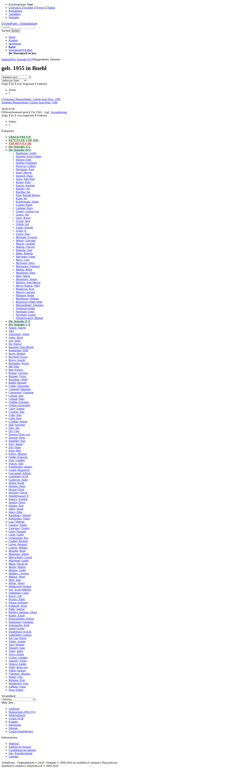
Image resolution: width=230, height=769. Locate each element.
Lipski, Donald (24, 227)
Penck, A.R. (15, 596)
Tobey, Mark (16, 651)
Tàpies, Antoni (17, 641)
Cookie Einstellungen (21, 731)
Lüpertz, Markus (18, 547)
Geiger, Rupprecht (19, 470)
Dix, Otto (14, 431)
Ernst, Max (15, 450)
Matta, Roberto (24, 253)
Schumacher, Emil (19, 625)
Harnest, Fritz (23, 159)
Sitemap (13, 728)
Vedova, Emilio (17, 664)
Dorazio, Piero (17, 437)
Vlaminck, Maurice (20, 673)
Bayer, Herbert (17, 353)
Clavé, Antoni (16, 408)
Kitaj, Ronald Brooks (28, 195)
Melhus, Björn (24, 269)
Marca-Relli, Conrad (20, 557)
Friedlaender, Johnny (20, 466)
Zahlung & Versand (20, 746)
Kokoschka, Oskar (19, 518)
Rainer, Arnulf (17, 615)
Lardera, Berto (24, 204)
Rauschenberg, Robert (21, 618)
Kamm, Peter (23, 182)
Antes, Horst (16, 337)
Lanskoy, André (18, 524)
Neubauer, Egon (25, 311)
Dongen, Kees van (19, 434)
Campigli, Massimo (20, 389)
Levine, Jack (23, 221)
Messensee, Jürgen (26, 279)
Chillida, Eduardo (19, 402)
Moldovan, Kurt (25, 288)
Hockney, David (18, 492)
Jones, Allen (15, 512)
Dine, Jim (14, 427)
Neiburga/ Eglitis (25, 308)
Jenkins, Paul (16, 505)
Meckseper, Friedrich (28, 266)
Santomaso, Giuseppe (21, 621)
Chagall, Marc (17, 398)
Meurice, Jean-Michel (28, 282)
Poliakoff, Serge (18, 605)
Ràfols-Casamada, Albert (23, 612)
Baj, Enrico (15, 343)
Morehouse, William (27, 298)
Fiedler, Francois (18, 457)
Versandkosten (58, 112)
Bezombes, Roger (19, 363)
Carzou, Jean (16, 395)
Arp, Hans (14, 340)
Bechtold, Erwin (18, 356)
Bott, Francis (16, 369)
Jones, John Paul (25, 179)
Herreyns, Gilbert (26, 166)
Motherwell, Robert (20, 586)
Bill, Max (14, 366)
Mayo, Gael (22, 259)
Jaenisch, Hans (24, 175)
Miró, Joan (15, 579)
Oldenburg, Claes (19, 592)
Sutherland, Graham (20, 634)
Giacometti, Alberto (20, 473)
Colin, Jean (15, 415)
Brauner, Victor (17, 376)
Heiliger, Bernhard (26, 162)
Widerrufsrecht (17, 715)
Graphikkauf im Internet (22, 750)
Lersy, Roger (23, 217)
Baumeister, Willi (18, 350)
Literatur (13, 756)
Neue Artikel (16, 689)
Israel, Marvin (24, 172)
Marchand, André (19, 560)
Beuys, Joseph (17, 360)
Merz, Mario (23, 276)
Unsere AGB (16, 718)
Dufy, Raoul (16, 444)
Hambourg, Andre (26, 153)
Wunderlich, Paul (18, 683)
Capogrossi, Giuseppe (21, 392)
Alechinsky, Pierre (19, 334)
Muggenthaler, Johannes (29, 305)
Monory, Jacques (25, 292)
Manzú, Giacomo (26, 240)
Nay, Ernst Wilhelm (20, 589)
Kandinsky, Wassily (20, 515)
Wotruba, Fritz (17, 680)
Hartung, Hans (17, 486)
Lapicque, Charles (19, 528)
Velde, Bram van (18, 667)
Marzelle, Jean (24, 250)
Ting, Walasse (16, 644)
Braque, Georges (18, 373)
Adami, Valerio (17, 327)
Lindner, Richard (18, 541)
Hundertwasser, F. (19, 495)
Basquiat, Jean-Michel (21, 347)
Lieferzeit (14, 708)
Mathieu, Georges (19, 573)
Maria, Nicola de (18, 563)
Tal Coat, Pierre (17, 638)
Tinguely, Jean (17, 647)
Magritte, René (17, 550)
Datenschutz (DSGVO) (22, 711)
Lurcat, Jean (23, 233)
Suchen (15, 30)
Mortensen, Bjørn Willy (29, 301)
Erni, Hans (15, 447)
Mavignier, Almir (25, 256)
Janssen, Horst (17, 502)
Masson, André (17, 570)
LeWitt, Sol (22, 224)
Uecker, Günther (18, 657)
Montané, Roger (25, 295)
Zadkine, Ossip (17, 686)
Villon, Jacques (17, 670)
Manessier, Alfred (19, 554)
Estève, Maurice (18, 453)
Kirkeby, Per (23, 188)
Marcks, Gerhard (25, 243)
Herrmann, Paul (25, 169)
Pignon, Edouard (18, 602)
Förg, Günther (17, 460)
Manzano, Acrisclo (26, 237)
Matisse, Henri (17, 576)
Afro (11, 330)
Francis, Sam (16, 463)
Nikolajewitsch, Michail (29, 318)
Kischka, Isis (23, 191)
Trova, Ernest (16, 654)
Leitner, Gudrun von (27, 211)
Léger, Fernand (17, 531)
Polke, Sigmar (17, 609)
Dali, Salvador (17, 424)
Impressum (15, 43)
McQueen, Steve (25, 263)
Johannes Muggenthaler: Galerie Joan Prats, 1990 (29, 102)
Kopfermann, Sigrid (27, 201)
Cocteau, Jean (16, 411)
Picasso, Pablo (17, 599)
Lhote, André (16, 534)
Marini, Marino (17, 567)
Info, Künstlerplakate (21, 753)
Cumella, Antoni (18, 421)
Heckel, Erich (16, 489)
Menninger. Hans (25, 272)
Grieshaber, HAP (18, 476)
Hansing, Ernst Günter (28, 156)
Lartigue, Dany (24, 208)
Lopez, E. (21, 230)
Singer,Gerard (16, 628)
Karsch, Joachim (25, 185)
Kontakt (13, 40)
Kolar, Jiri (21, 198)
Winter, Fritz (16, 676)
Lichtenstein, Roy (19, 537)
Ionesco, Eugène (18, 499)
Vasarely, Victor (18, 660)
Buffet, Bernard (17, 382)
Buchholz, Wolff (18, 379)
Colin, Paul (15, 418)
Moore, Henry (17, 583)
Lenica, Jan (22, 214)
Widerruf (14, 743)
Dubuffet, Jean (17, 440)
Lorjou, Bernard (18, 544)
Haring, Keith (16, 482)
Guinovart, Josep (18, 479)
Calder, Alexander (19, 385)
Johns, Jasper (16, 508)
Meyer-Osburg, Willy (28, 285)
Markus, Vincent (25, 246)
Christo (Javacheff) (19, 405)
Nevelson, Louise (26, 314)
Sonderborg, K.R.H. (20, 631)
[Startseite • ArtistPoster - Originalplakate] (19, 23)
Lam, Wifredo (16, 521)
